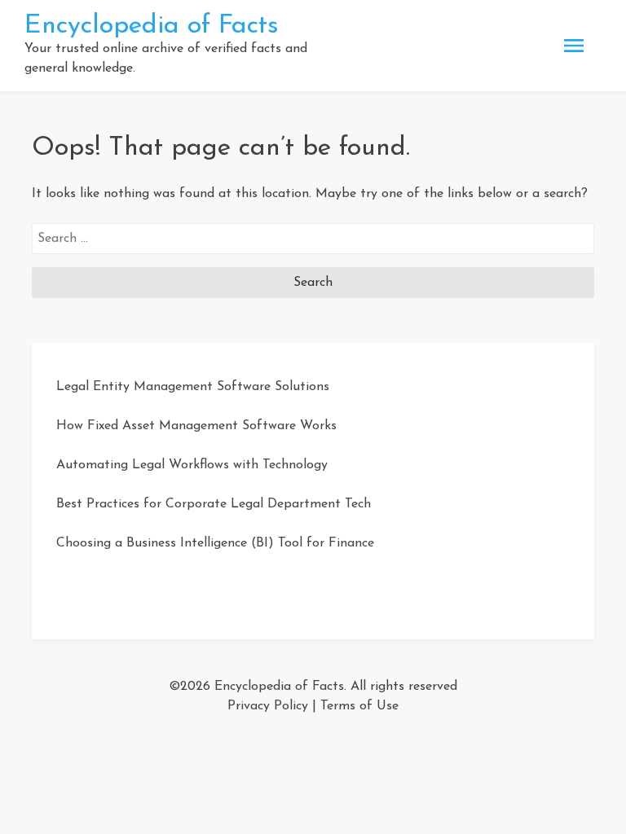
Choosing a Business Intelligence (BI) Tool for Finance (215, 543)
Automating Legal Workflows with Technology (192, 465)
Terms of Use (359, 706)
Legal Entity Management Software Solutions (192, 386)
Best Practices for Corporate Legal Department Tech (213, 504)
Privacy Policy (267, 706)
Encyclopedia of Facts (151, 26)
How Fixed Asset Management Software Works (196, 425)
